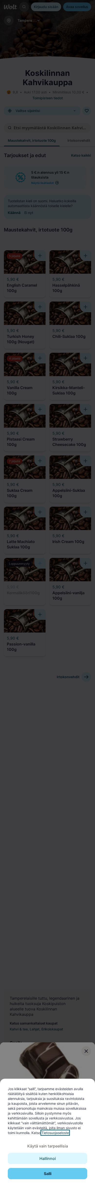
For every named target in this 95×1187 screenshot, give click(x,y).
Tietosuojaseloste (55, 1133)
